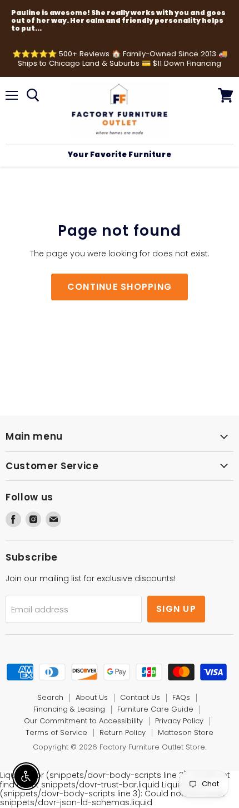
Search (50, 697)
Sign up (176, 608)
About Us (92, 697)
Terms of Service (56, 732)
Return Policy (122, 732)
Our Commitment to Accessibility (83, 720)
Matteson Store (185, 732)
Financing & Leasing (69, 709)
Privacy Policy (179, 720)
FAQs (181, 697)
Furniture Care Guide (155, 709)
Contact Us (140, 697)
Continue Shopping (119, 286)
